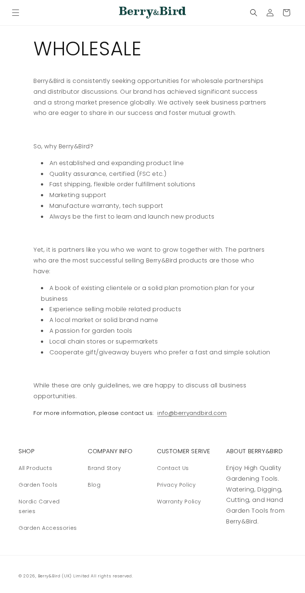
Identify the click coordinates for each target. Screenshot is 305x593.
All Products (35, 468)
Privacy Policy (176, 485)
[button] (15, 12)
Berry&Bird (49, 576)
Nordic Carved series (39, 506)
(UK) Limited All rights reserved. (97, 576)
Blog (94, 485)
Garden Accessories (48, 528)
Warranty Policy (179, 501)
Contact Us (173, 468)
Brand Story (104, 468)
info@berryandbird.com (192, 413)
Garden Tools (38, 485)
